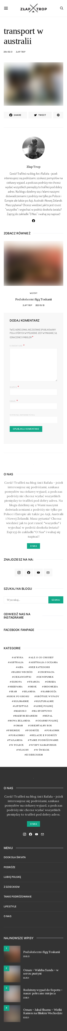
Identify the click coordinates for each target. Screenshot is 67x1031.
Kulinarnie (21, 701)
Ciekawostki (22, 676)
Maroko (20, 710)
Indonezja (51, 686)
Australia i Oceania (44, 662)
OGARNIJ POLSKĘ (47, 720)
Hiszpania (16, 686)
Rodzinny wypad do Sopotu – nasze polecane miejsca (43, 991)
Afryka (18, 657)
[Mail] (48, 572)
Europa (17, 681)
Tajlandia (16, 740)
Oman (19, 725)
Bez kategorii (40, 667)
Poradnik (53, 730)
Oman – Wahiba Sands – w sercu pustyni (41, 971)
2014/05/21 (8, 52)
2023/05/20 (40, 305)
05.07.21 (26, 978)
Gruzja (51, 681)
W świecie (43, 749)
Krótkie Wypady (47, 696)
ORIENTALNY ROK (41, 725)
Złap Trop (20, 52)
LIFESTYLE (10, 906)
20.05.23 (26, 956)
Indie (33, 686)
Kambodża (50, 691)
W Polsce (17, 745)
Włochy (33, 293)
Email (14, 401)
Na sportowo (43, 710)
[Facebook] (28, 572)
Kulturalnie (45, 701)
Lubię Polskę (44, 706)
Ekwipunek (46, 676)
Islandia (30, 691)
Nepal (48, 715)
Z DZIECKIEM (34, 754)
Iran (14, 691)
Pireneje (14, 730)
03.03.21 (26, 1017)
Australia (17, 662)
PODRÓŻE (9, 867)
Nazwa (14, 386)
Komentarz (16, 346)
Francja (34, 681)
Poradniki (17, 735)
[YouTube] (38, 572)
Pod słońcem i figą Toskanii (33, 299)
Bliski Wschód (23, 672)
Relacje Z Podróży (44, 735)
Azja (20, 667)
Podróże (33, 730)
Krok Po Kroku (18, 696)
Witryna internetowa (22, 415)
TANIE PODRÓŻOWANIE (18, 896)
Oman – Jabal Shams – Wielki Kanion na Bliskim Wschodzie (42, 1011)
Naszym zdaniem (26, 715)
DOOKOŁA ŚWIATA (15, 857)
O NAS (7, 916)
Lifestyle (21, 706)
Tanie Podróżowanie (44, 740)
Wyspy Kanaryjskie (44, 745)
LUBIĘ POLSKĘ (12, 876)
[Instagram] (19, 572)
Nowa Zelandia (19, 720)
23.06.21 (26, 998)
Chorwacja (47, 672)
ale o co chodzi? (42, 657)
